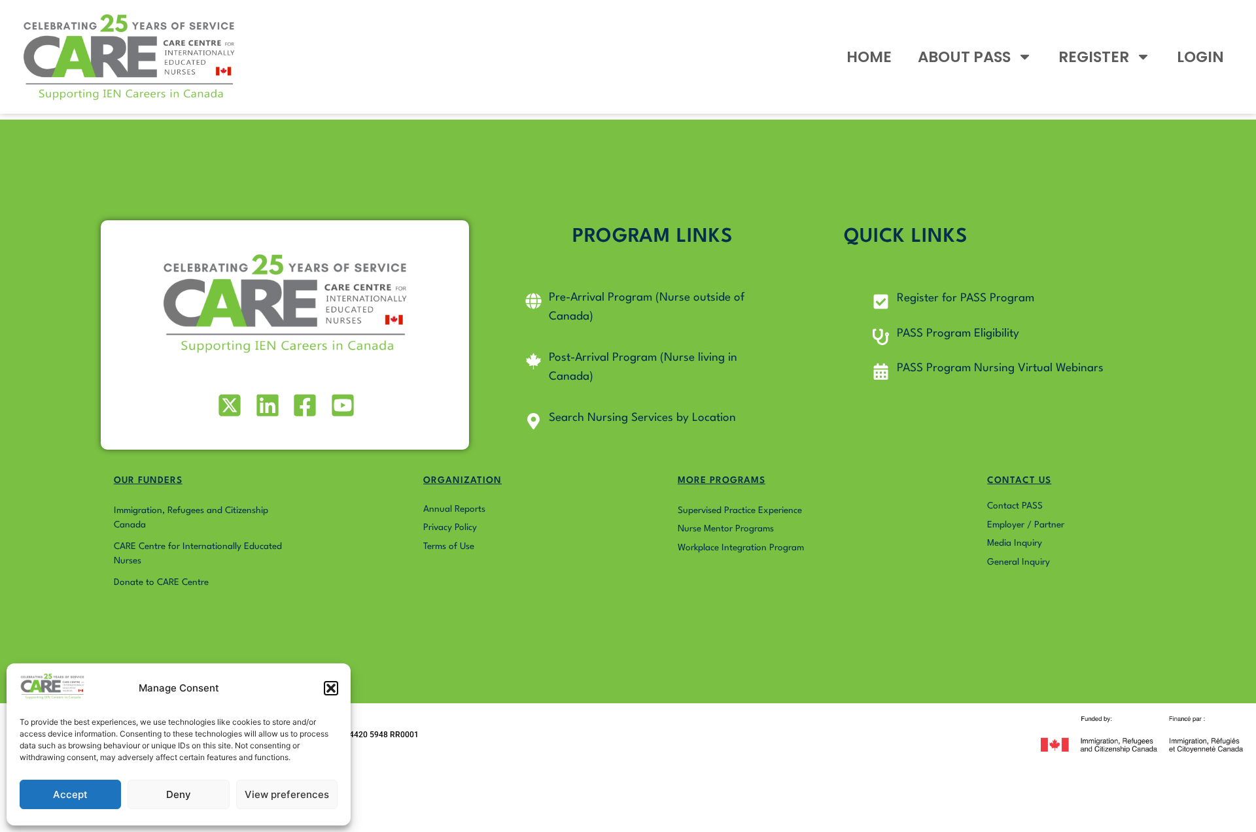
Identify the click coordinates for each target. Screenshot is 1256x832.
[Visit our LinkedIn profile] (266, 405)
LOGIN (1200, 56)
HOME (869, 56)
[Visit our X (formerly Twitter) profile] (228, 405)
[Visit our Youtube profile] (341, 405)
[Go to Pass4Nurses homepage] (129, 57)
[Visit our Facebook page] (304, 405)
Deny (178, 794)
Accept (70, 794)
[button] (331, 688)
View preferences (287, 794)
